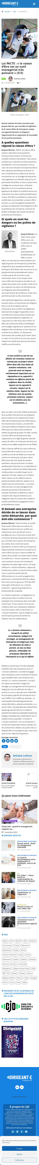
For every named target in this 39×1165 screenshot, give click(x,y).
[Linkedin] (12, 741)
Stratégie (33, 978)
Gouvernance (15, 747)
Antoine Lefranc (19, 79)
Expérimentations (10, 821)
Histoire (16, 959)
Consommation (7, 945)
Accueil (7, 12)
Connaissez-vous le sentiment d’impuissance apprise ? (27, 922)
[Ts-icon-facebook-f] (22, 1087)
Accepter (19, 1148)
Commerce (32, 941)
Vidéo (24, 982)
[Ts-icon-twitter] (17, 1132)
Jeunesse (14, 964)
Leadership (23, 964)
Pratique (22, 973)
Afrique (5, 941)
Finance (23, 950)
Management (7, 969)
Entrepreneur (7, 950)
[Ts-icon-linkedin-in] (17, 1087)
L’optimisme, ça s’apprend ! (24, 893)
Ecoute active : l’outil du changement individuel (26, 845)
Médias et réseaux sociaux (21, 969)
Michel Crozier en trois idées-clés (25, 907)
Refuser (19, 1154)
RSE (14, 12)
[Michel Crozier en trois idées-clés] (8, 907)
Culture (17, 945)
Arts (11, 941)
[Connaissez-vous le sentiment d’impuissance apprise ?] (8, 921)
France (21, 955)
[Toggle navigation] (34, 4)
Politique (14, 973)
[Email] (16, 741)
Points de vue (21, 904)
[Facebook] (4, 741)
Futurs (28, 955)
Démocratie (25, 945)
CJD (25, 941)
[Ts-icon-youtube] (26, 1132)
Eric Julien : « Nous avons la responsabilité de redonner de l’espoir (26, 878)
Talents (5, 982)
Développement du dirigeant (27, 841)
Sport (26, 978)
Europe (16, 950)
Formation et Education (9, 955)
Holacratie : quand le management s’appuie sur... (17, 827)
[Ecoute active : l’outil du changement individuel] (8, 845)
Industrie (24, 959)
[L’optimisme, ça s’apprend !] (8, 893)
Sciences (19, 978)
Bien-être (18, 941)
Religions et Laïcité (8, 978)
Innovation (33, 959)
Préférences (19, 1160)
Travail (18, 982)
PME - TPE (6, 973)
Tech (11, 982)
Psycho (30, 973)
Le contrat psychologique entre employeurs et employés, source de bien (26, 861)
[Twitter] (8, 741)
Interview (5, 964)
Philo (33, 969)
